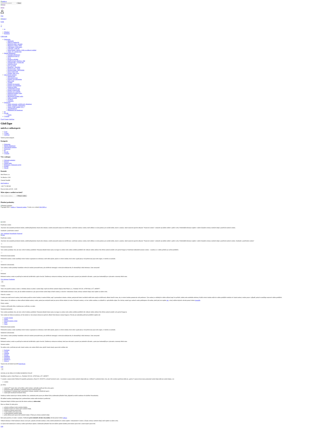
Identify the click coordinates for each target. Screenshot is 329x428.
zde (167, 300)
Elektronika (7, 144)
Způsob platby (8, 163)
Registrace (7, 33)
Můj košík (4, 36)
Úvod (2, 119)
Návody (6, 168)
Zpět (2, 366)
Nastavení (19, 233)
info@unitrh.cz (5, 183)
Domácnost (7, 149)
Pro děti (6, 152)
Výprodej (6, 153)
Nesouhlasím (13, 233)
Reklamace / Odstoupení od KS (12, 165)
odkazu (65, 418)
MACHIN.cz (43, 207)
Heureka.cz (7, 359)
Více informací (5, 279)
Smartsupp (7, 358)
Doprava (6, 161)
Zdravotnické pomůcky (10, 147)
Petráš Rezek (21, 364)
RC (5, 150)
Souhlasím (12, 279)
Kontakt (6, 166)
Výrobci (6, 119)
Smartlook (7, 356)
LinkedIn (6, 353)
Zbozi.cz (6, 361)
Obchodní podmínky (9, 160)
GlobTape (11, 119)
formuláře (197, 300)
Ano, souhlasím (5, 233)
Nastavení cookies (21, 207)
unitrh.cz (13, 207)
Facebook (6, 350)
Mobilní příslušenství (9, 146)
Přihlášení (6, 32)
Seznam (6, 354)
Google (6, 351)
